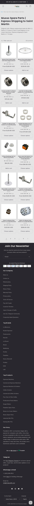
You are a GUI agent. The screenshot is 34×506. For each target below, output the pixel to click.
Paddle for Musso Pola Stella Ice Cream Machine (9, 124)
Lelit (4, 369)
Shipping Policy (7, 285)
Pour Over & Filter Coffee (10, 397)
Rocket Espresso (7, 330)
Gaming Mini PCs (8, 421)
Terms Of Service (8, 299)
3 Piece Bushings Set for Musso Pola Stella (8, 157)
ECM (4, 366)
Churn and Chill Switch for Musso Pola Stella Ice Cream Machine (25, 157)
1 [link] (6, 238)
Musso (5, 344)
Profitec (5, 362)
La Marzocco (6, 327)
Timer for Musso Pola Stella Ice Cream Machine (9, 221)
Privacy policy (7, 296)
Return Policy (6, 289)
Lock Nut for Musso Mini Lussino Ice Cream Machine (25, 91)
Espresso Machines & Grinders (11, 386)
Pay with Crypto (7, 303)
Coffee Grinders (7, 390)
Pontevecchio (6, 334)
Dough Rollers (7, 404)
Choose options (8, 70)
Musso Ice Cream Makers (10, 411)
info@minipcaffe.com (9, 483)
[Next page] (27, 238)
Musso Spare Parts (8, 414)
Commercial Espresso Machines (12, 383)
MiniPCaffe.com (14, 503)
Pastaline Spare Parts (9, 407)
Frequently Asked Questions (11, 317)
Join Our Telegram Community (11, 313)
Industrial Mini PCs (8, 418)
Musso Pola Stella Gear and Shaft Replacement (8, 60)
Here (7, 476)
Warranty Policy (7, 292)
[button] (3, 6)
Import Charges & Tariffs (9, 310)
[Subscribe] (29, 257)
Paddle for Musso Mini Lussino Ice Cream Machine (25, 189)
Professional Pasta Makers (10, 400)
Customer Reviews (8, 306)
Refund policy (7, 282)
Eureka (5, 351)
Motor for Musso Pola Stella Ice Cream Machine (25, 221)
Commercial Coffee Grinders (11, 393)
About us (5, 274)
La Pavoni (6, 341)
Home (2, 11)
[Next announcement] (31, 2)
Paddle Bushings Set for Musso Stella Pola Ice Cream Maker (25, 125)
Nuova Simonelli (7, 358)
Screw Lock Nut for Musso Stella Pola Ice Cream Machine (9, 92)
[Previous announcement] (3, 2)
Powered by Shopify (22, 503)
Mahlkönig (6, 348)
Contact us (6, 278)
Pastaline (5, 355)
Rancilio (5, 337)
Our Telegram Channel (12, 460)
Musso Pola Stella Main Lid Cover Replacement (25, 60)
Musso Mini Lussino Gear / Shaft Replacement (9, 189)
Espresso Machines (8, 379)
